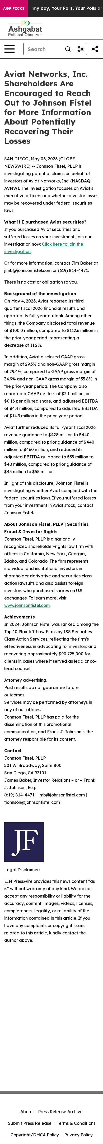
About (26, 1111)
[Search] (68, 49)
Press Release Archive (60, 1111)
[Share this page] (95, 49)
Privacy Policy (78, 1134)
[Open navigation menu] (9, 49)
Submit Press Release (30, 1123)
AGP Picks (14, 8)
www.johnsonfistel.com (27, 605)
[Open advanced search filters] (80, 49)
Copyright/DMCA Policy (35, 1134)
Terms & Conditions (76, 1123)
